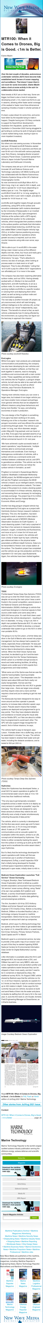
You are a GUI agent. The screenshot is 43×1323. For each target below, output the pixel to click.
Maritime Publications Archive (17, 1230)
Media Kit (21, 1193)
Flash (29, 1096)
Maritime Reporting (29, 1241)
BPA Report (21, 1198)
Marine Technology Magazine (9, 1307)
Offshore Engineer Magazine (36, 1307)
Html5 (36, 1096)
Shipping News (13, 1241)
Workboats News (14, 1244)
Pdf (24, 1096)
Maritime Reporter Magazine (10, 1283)
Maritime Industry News (30, 1238)
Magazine (21, 1163)
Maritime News (11, 1236)
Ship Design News (29, 1244)
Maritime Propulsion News (20, 1249)
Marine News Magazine (23, 1283)
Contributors (21, 1179)
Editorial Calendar (21, 1188)
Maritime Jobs (27, 1252)
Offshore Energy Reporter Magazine (23, 1308)
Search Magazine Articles (13, 1214)
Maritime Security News (28, 1236)
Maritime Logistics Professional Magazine (36, 1284)
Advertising (22, 1184)
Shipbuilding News (11, 1238)
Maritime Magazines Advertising (25, 1232)
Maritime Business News (14, 1246)
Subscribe (21, 1158)
